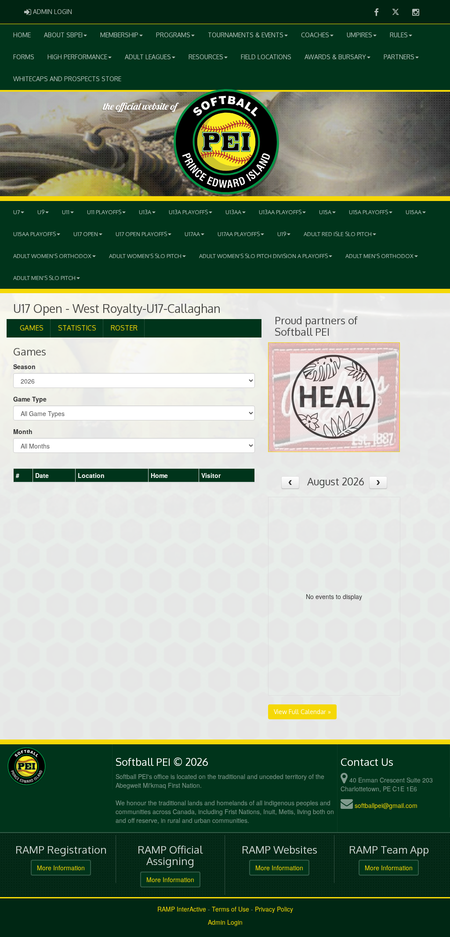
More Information (61, 867)
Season (24, 366)
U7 (16, 211)
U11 (65, 211)
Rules (399, 35)
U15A (325, 211)
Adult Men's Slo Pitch (44, 277)
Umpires (359, 35)
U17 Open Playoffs (141, 233)
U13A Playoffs (188, 211)
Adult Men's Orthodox (379, 255)
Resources (206, 57)
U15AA (413, 211)
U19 (281, 233)
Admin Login (225, 922)
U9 (40, 211)
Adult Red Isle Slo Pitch (338, 233)
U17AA (192, 233)
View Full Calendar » (302, 711)
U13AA (233, 211)
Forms (23, 57)
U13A (145, 211)
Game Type (30, 399)
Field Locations (266, 57)
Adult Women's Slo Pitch (145, 255)
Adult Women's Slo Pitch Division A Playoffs (263, 255)
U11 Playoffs (104, 211)
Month (23, 431)
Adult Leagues (148, 57)
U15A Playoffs (368, 211)
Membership (119, 35)
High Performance (77, 57)
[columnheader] (23, 476)
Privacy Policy (274, 909)
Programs (173, 35)
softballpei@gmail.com (386, 805)
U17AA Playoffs (239, 233)
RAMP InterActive (181, 909)
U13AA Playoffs (280, 211)
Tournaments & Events (245, 35)
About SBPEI (63, 35)
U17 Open (85, 233)
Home (22, 35)
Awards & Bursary (335, 57)
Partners (399, 57)
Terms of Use (230, 909)
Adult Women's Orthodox (52, 255)
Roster (124, 327)
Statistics (77, 327)
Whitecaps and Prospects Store (67, 79)
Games (32, 327)
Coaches (315, 35)
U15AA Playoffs (34, 233)
